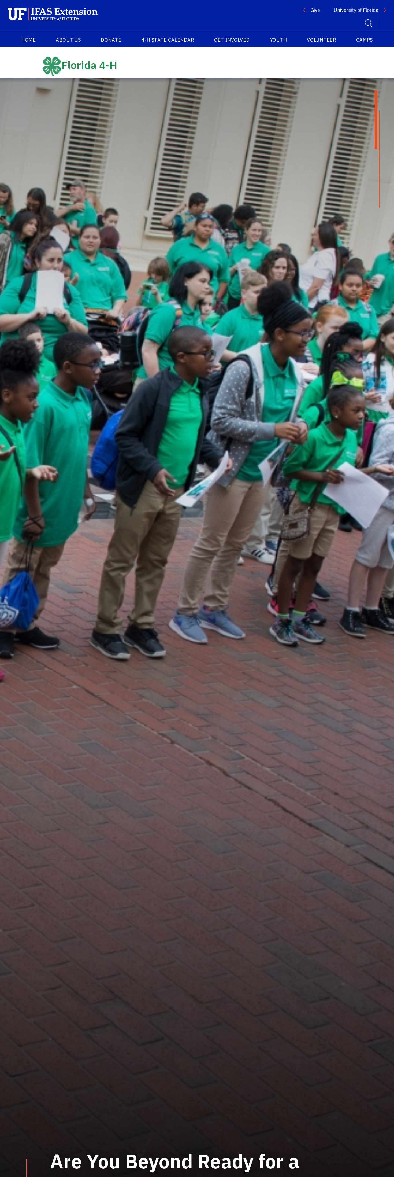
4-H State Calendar (168, 40)
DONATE (111, 40)
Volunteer (321, 40)
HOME (28, 40)
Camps (364, 40)
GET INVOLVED (232, 40)
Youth (278, 40)
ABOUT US (68, 40)
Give (315, 10)
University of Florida (356, 10)
